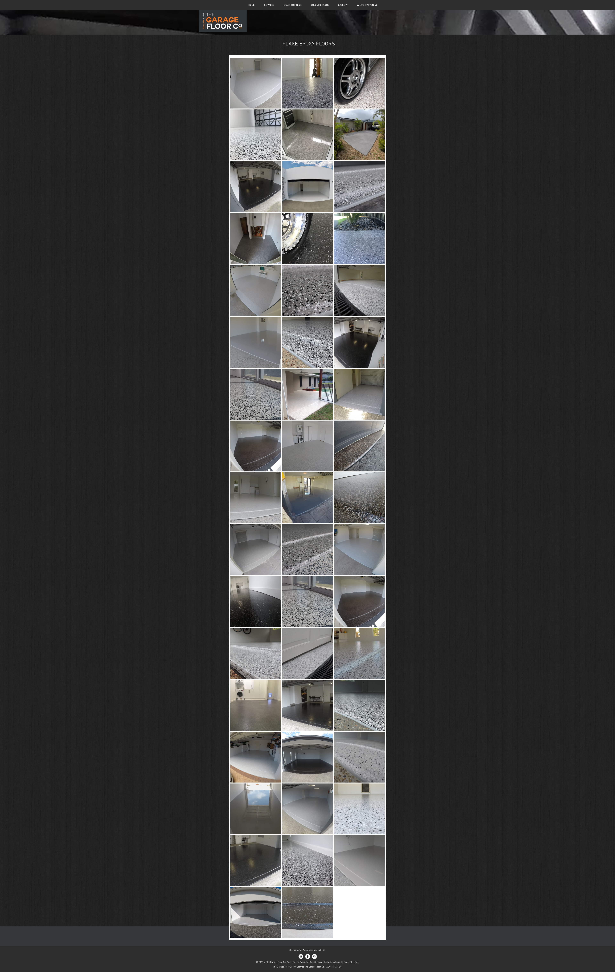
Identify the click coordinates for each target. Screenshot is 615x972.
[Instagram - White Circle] (301, 956)
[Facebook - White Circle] (307, 956)
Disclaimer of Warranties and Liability (307, 950)
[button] (319, 5)
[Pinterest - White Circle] (314, 956)
